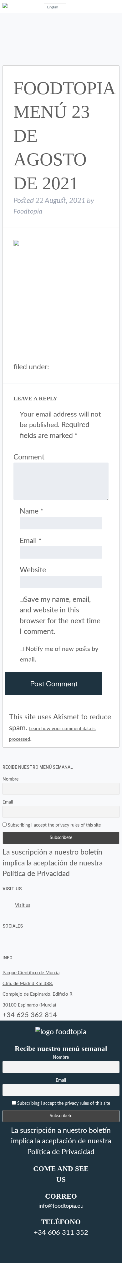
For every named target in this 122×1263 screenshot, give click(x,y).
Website (33, 570)
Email (30, 540)
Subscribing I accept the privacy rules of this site (54, 825)
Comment (28, 457)
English (52, 7)
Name (31, 511)
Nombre (10, 779)
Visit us (12, 889)
